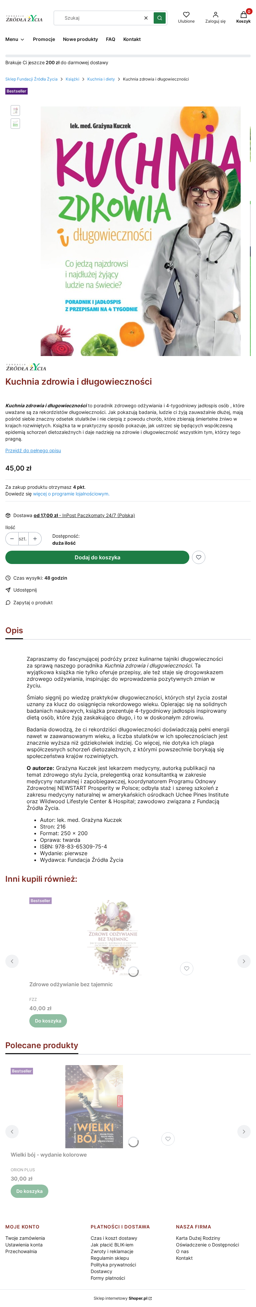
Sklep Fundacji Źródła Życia (31, 79)
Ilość (10, 527)
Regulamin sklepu (110, 1258)
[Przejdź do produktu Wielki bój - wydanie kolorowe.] (94, 1106)
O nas (182, 1251)
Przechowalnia (21, 1251)
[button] (160, 18)
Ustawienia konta (24, 1244)
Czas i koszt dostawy (114, 1238)
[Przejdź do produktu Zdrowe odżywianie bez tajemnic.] (112, 936)
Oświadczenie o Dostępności (207, 1244)
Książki (72, 79)
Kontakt (184, 1258)
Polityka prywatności (113, 1264)
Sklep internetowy (120, 1298)
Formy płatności (108, 1278)
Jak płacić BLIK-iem (112, 1244)
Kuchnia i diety (101, 79)
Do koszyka (48, 1021)
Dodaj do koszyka (97, 557)
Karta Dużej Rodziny (198, 1238)
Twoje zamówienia (25, 1238)
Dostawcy (101, 1271)
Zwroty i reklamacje (112, 1251)
